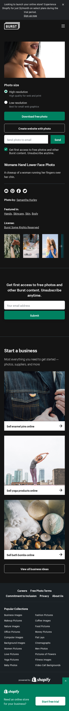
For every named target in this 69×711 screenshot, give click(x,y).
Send (58, 139)
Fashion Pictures (44, 615)
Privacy (44, 595)
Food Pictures (42, 626)
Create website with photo (34, 128)
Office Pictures (12, 631)
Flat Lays (39, 637)
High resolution (18, 92)
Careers (22, 590)
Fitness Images (43, 659)
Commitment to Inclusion (21, 595)
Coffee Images (43, 620)
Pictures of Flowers (45, 654)
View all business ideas (35, 568)
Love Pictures (11, 654)
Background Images (14, 642)
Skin (27, 213)
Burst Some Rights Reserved (21, 227)
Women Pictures (13, 648)
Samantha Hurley (27, 199)
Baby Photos (10, 665)
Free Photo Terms (41, 590)
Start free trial (50, 701)
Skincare (18, 213)
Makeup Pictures (13, 620)
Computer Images (13, 637)
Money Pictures (43, 631)
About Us (57, 595)
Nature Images (12, 626)
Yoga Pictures (11, 659)
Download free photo (34, 116)
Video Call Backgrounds (47, 665)
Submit (34, 315)
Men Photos (41, 648)
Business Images (13, 615)
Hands (8, 213)
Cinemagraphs (42, 642)
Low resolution (18, 102)
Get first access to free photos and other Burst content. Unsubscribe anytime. (34, 151)
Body (35, 213)
